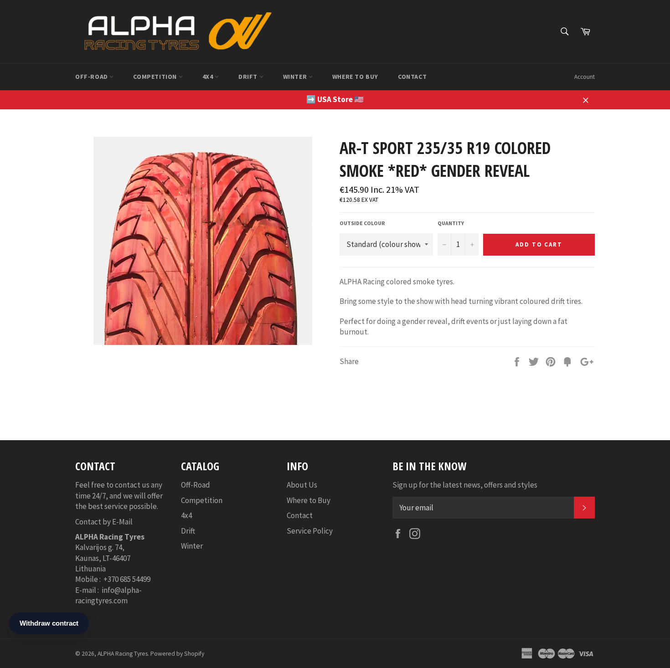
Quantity (451, 223)
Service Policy (310, 531)
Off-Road (92, 76)
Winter (296, 76)
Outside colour (362, 223)
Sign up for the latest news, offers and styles (464, 485)
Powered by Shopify (177, 654)
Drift (248, 76)
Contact (412, 76)
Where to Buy (355, 76)
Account (584, 77)
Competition (155, 76)
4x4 (208, 76)
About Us (302, 485)
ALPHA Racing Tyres (123, 654)
